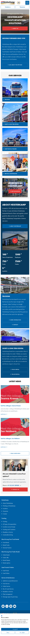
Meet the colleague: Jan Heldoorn (10, 438)
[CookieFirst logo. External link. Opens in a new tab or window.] (1, 616)
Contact (15, 324)
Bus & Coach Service (8, 589)
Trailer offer (6, 557)
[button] (27, 3)
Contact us (7, 7)
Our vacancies (15, 191)
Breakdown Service (8, 532)
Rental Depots (6, 560)
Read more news (15, 453)
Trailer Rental (16, 374)
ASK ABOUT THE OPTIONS (15, 65)
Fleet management (7, 594)
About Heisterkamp (15, 226)
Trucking (5, 521)
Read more (3, 414)
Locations (5, 508)
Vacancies (22, 7)
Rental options (6, 563)
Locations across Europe (9, 527)
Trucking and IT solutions (9, 529)
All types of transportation (9, 524)
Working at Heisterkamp (9, 506)
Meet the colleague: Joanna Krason (10, 406)
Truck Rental (15, 369)
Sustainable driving (8, 535)
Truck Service (6, 583)
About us (15, 28)
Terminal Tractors (7, 548)
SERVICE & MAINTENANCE (10, 581)
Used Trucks (6, 570)
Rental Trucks (6, 545)
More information (15, 320)
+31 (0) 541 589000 (13, 485)
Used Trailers (6, 573)
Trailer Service (6, 586)
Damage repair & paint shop (10, 597)
